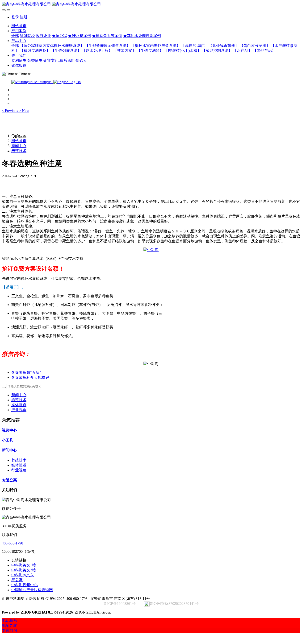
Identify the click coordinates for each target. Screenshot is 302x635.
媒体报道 (18, 405)
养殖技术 (18, 151)
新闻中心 (18, 146)
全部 (15, 36)
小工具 (7, 440)
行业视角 (18, 410)
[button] (10, 111)
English (74, 82)
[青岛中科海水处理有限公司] (151, 4)
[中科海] (151, 250)
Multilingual (43, 82)
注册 (23, 17)
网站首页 (18, 26)
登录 (15, 17)
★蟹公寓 (9, 480)
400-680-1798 (12, 543)
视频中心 (9, 430)
